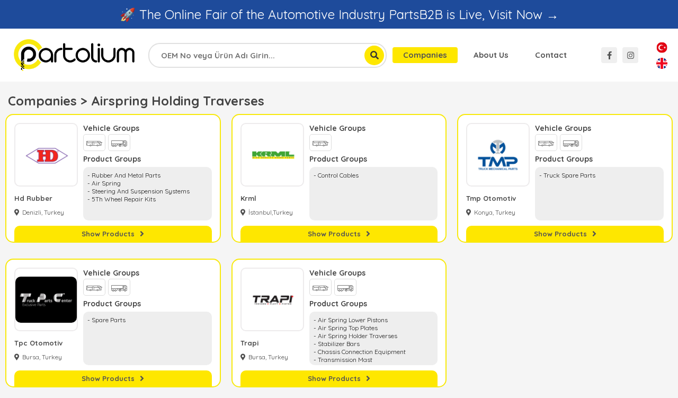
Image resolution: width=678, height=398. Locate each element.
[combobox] (267, 55)
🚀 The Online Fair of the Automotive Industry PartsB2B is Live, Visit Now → (339, 14)
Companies (425, 55)
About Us (491, 55)
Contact (551, 55)
